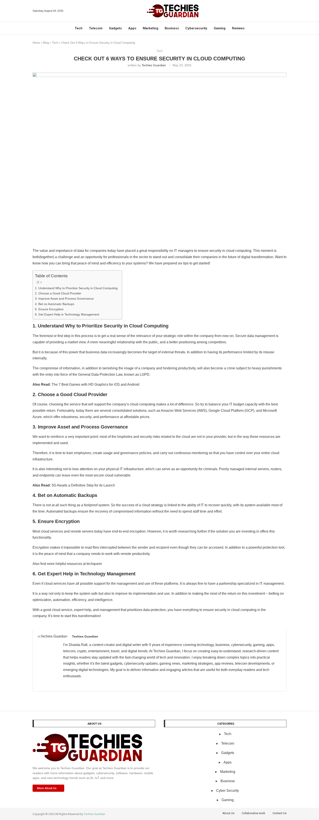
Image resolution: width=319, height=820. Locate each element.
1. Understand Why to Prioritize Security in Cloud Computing (76, 288)
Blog (46, 42)
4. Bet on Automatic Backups (54, 304)
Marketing (150, 28)
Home (36, 42)
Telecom (95, 28)
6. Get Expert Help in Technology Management (67, 314)
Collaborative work (253, 813)
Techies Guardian (154, 65)
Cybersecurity (196, 28)
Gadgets (115, 28)
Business (172, 28)
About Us (228, 813)
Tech (78, 28)
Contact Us (279, 813)
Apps (132, 28)
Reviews (238, 28)
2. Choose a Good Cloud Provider (58, 293)
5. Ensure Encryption (49, 309)
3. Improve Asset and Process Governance (64, 298)
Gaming (219, 28)
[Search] (284, 11)
